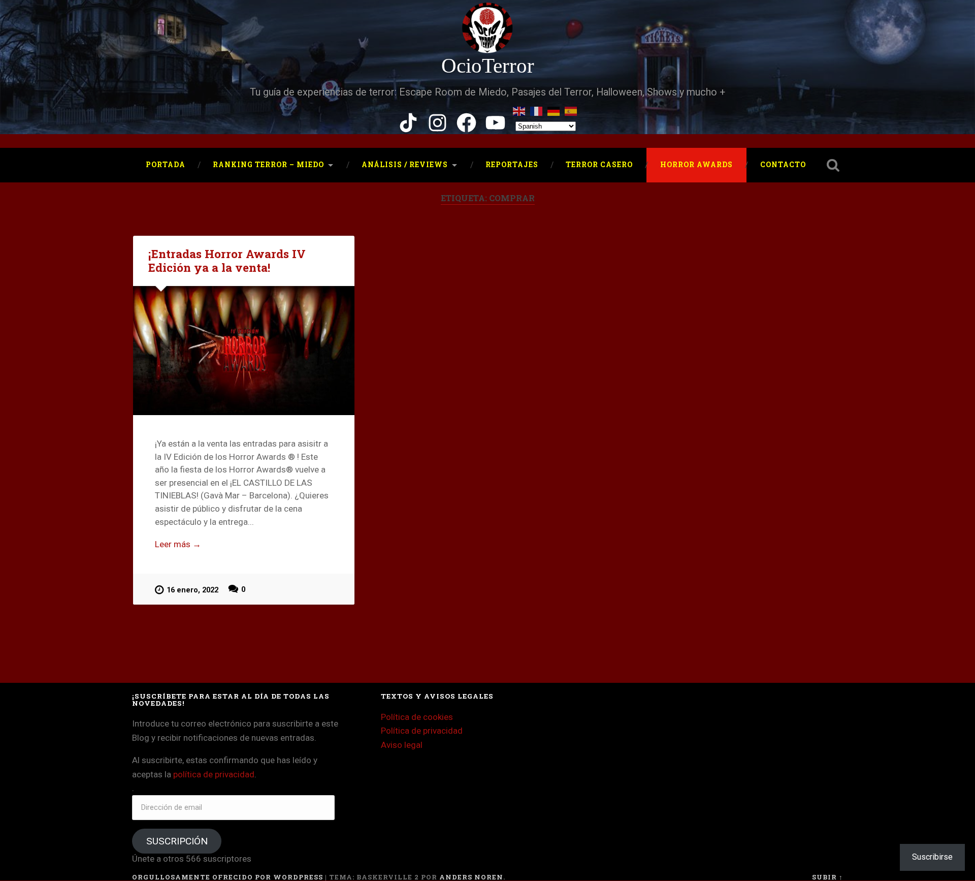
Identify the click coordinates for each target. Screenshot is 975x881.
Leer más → (178, 544)
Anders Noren (471, 877)
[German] (554, 109)
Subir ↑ (827, 877)
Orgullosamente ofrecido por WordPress (227, 877)
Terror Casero (599, 164)
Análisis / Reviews (405, 164)
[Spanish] (571, 109)
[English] (519, 109)
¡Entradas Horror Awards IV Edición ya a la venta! (227, 260)
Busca (833, 165)
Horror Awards (696, 164)
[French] (536, 109)
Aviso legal (401, 745)
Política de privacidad (422, 731)
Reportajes (511, 164)
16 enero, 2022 (192, 590)
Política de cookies (417, 717)
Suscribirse (932, 857)
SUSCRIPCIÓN (177, 841)
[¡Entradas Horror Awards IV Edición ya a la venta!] (243, 351)
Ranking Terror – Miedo (268, 164)
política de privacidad (213, 774)
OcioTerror (487, 65)
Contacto (783, 164)
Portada (165, 164)
